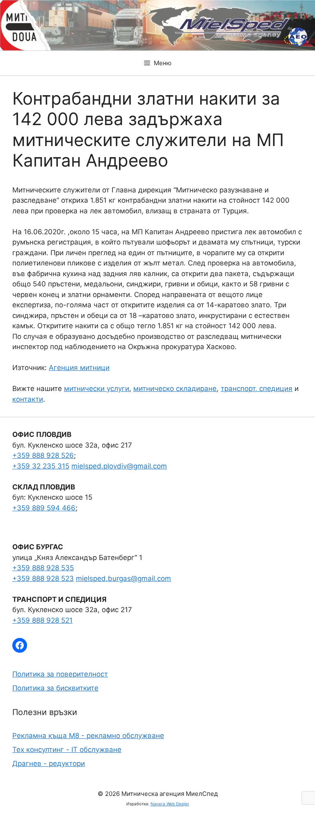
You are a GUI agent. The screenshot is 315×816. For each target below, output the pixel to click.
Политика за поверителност (60, 674)
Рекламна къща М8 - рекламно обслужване (88, 735)
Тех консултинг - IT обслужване (66, 749)
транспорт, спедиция (256, 388)
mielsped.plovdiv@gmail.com (119, 466)
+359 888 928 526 (43, 455)
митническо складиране (175, 388)
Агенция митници (79, 367)
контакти (27, 399)
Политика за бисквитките (55, 688)
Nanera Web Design (170, 803)
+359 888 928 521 (42, 620)
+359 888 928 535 (43, 568)
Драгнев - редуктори (48, 763)
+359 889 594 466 (43, 508)
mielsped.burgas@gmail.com (123, 578)
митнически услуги (96, 388)
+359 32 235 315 (40, 466)
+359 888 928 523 (43, 578)
